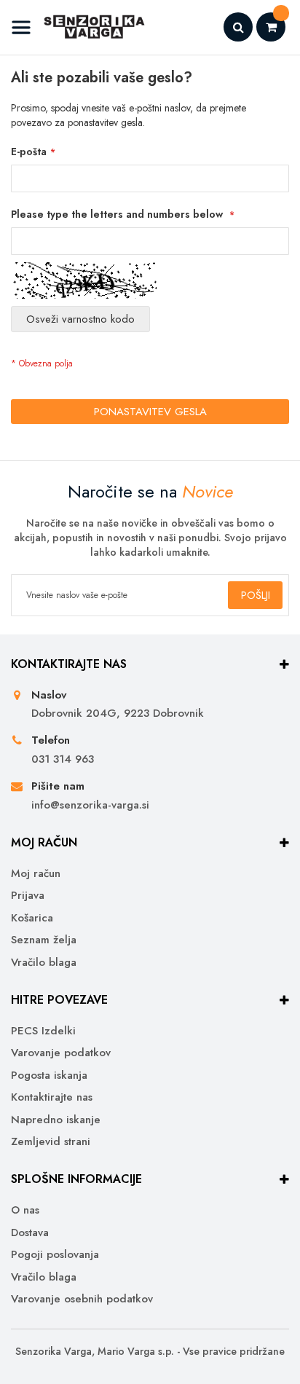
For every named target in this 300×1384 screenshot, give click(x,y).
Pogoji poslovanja (55, 1254)
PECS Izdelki (43, 1031)
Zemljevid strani (50, 1141)
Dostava (30, 1233)
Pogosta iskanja (49, 1075)
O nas (25, 1210)
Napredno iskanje (55, 1120)
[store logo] (78, 27)
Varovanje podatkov (61, 1053)
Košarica (32, 918)
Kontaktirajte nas (51, 1097)
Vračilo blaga (43, 962)
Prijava (27, 895)
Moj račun (35, 873)
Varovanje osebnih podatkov (82, 1299)
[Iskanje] (238, 27)
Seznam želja (43, 940)
